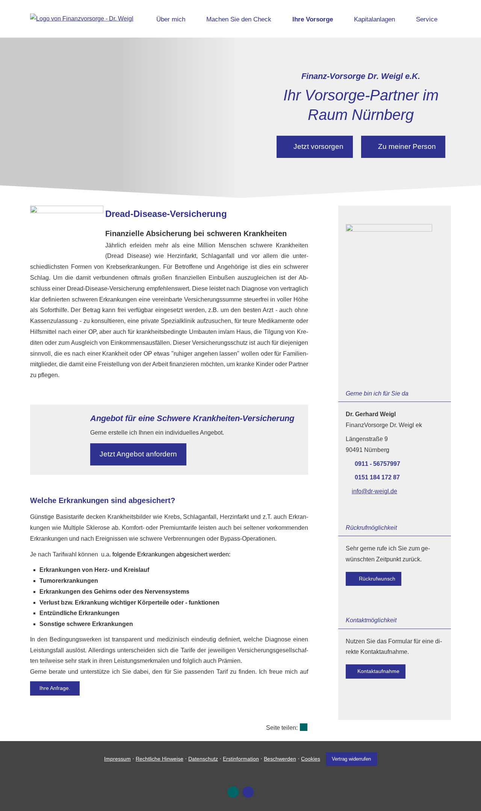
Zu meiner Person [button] (407, 146)
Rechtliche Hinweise (159, 759)
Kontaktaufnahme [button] (378, 671)
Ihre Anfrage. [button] (54, 688)
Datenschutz (203, 759)
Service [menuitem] (426, 19)
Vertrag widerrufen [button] (351, 759)
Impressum (117, 759)
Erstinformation (241, 759)
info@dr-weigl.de (374, 491)
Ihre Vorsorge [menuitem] (312, 19)
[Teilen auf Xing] (303, 727)
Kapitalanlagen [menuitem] (374, 19)
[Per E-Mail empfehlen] (248, 792)
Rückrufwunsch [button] (376, 579)
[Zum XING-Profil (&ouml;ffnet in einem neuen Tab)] (233, 792)
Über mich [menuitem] (170, 19)
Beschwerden (280, 759)
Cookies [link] (310, 759)
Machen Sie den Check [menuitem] (238, 19)
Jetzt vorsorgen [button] (318, 146)
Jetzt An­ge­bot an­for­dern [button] (138, 454)
